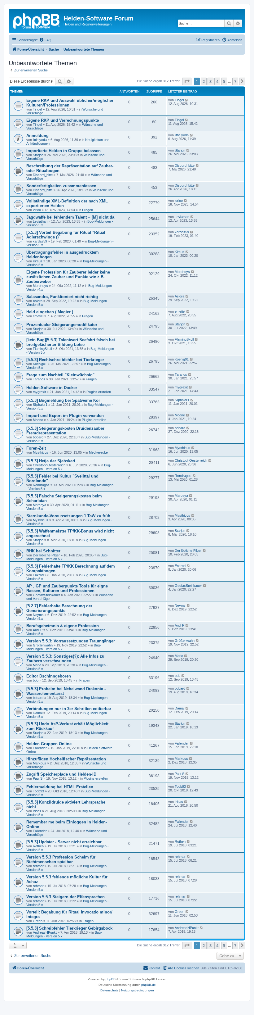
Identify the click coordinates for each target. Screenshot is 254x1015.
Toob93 (38, 791)
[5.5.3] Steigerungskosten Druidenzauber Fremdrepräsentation (65, 430)
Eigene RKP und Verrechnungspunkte (62, 120)
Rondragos (41, 485)
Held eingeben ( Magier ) (49, 312)
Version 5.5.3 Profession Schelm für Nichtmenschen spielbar (60, 859)
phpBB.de (148, 984)
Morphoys (40, 286)
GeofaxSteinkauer (46, 595)
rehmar (38, 866)
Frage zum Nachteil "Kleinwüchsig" (60, 375)
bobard (38, 437)
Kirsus (37, 261)
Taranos (39, 379)
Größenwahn (43, 645)
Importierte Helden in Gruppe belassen (63, 150)
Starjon (38, 155)
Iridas (37, 811)
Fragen (87, 210)
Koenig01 (40, 364)
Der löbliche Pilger (46, 555)
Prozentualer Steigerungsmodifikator (61, 324)
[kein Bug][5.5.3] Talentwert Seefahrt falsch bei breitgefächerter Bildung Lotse (70, 342)
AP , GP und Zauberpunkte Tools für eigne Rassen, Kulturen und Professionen (67, 588)
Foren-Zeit (36, 448)
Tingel (37, 109)
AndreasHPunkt (45, 932)
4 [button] (217, 81)
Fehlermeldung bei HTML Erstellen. (60, 787)
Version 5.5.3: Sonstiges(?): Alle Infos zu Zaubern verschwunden (65, 658)
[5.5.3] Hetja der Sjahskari (50, 461)
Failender (40, 748)
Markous (39, 763)
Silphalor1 (40, 404)
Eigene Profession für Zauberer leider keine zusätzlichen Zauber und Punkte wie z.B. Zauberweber (68, 277)
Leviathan (40, 221)
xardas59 (40, 241)
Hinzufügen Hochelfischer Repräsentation (66, 759)
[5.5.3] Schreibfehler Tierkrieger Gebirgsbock (69, 928)
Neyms (38, 615)
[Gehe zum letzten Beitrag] (187, 100)
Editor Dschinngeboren (48, 676)
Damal (37, 713)
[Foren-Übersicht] (37, 20)
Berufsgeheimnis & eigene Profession (62, 625)
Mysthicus (40, 452)
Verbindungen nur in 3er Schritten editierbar (68, 708)
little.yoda (40, 140)
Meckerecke (98, 452)
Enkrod (38, 575)
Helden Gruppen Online (49, 743)
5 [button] (224, 81)
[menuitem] (45, 40)
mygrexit (39, 392)
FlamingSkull (42, 349)
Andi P (37, 630)
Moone (38, 420)
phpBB (111, 979)
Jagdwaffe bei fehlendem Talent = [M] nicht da (70, 217)
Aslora (37, 301)
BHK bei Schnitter (43, 551)
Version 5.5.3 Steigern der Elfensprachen (65, 897)
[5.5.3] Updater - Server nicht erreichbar (64, 842)
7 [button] (235, 81)
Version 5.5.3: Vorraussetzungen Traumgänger (70, 641)
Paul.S (37, 778)
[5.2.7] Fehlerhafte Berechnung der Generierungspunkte (59, 608)
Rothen (38, 846)
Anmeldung (37, 135)
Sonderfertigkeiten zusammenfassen (61, 186)
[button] (186, 81)
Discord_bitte (43, 175)
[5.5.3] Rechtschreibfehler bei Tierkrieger (65, 359)
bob (35, 680)
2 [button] (204, 81)
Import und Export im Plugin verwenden (65, 415)
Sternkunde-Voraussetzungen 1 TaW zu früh (68, 516)
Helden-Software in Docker (51, 387)
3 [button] (210, 81)
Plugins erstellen (98, 392)
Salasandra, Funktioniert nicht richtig (62, 296)
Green (37, 921)
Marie (37, 665)
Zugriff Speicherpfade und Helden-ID (61, 774)
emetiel (38, 316)
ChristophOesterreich (49, 465)
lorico (37, 210)
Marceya (39, 505)
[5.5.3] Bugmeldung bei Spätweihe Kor (63, 400)
